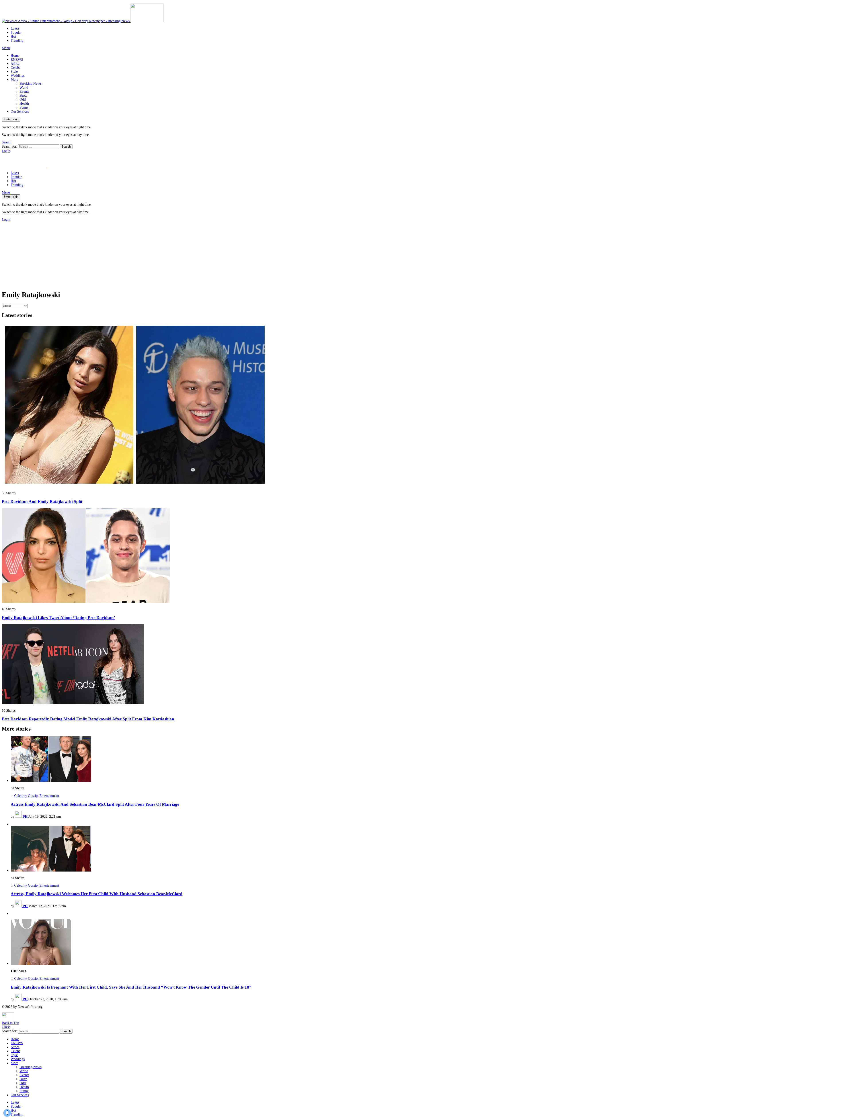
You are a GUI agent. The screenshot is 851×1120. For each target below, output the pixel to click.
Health (24, 103)
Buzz (23, 95)
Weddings (18, 75)
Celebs (15, 67)
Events (24, 91)
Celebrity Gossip (26, 795)
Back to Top (10, 1023)
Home (15, 55)
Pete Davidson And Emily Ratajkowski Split (42, 501)
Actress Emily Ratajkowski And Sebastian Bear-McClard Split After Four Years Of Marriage (95, 804)
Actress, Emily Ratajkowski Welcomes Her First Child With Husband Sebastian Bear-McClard (96, 893)
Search (66, 146)
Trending (17, 40)
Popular (16, 32)
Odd (23, 99)
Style (14, 71)
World (24, 87)
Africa (15, 63)
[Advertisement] (425, 255)
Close (6, 1027)
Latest (15, 28)
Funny (24, 107)
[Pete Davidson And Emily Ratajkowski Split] (425, 405)
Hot (13, 36)
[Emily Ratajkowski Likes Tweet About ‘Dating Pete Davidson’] (425, 556)
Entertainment (49, 795)
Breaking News (30, 83)
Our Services (20, 111)
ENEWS (17, 59)
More (14, 79)
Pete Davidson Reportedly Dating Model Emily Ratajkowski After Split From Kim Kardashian (88, 719)
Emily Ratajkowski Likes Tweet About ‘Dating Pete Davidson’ (58, 617)
